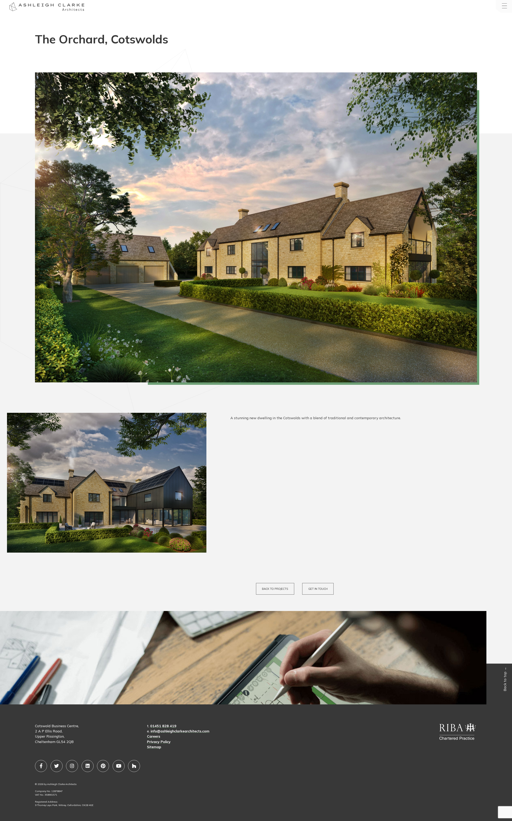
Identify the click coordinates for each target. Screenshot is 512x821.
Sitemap (154, 747)
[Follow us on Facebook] (41, 766)
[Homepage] (13, 7)
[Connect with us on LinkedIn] (88, 766)
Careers (153, 736)
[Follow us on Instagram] (72, 766)
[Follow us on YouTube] (119, 766)
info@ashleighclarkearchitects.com (180, 731)
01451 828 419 (163, 726)
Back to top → (505, 679)
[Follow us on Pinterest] (103, 766)
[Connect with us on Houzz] (134, 766)
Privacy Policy (159, 741)
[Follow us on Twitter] (57, 766)
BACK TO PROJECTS (275, 589)
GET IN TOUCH (318, 589)
